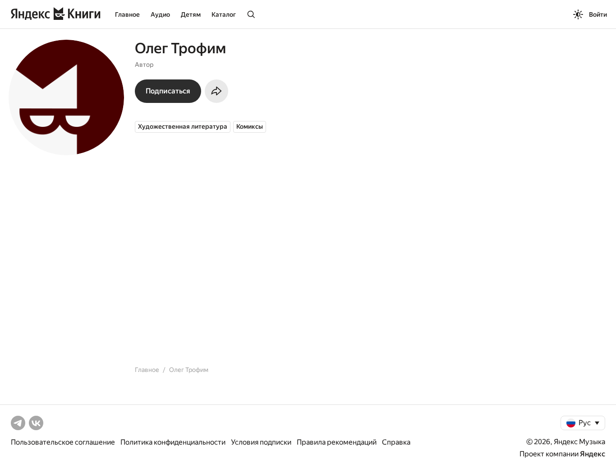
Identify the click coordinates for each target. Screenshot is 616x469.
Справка (396, 442)
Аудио (160, 14)
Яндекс (592, 454)
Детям (191, 14)
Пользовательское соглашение (63, 442)
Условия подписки (261, 442)
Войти (598, 14)
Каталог (223, 14)
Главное (127, 14)
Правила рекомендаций (337, 442)
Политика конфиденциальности (172, 442)
